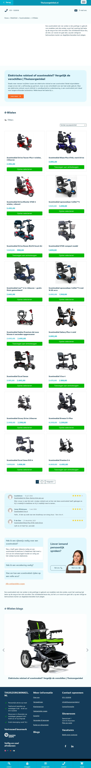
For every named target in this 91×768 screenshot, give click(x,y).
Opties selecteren (24, 169)
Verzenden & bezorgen (41, 720)
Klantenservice (38, 707)
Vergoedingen (38, 702)
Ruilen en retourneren (40, 725)
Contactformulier (68, 707)
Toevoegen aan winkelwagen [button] (66, 167)
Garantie (36, 716)
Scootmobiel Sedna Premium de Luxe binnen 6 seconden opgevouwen (23, 333)
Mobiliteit (14, 18)
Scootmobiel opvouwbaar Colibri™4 (64, 202)
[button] (8, 120)
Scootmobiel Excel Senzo (17, 376)
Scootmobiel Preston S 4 (59, 460)
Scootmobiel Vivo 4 (57, 376)
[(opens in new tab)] (10, 735)
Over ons (36, 697)
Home (6, 18)
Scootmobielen (24, 18)
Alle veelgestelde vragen (15, 584)
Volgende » (50, 482)
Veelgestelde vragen (40, 711)
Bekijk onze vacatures (69, 735)
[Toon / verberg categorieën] (83, 2)
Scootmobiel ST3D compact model (63, 246)
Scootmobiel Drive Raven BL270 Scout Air (24, 246)
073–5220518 (66, 697)
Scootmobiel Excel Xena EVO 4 (20, 460)
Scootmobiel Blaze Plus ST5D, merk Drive (66, 158)
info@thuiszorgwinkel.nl (70, 702)
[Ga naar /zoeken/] (9, 764)
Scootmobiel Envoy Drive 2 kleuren (22, 418)
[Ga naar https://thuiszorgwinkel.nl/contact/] (64, 764)
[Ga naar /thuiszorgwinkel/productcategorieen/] (45, 764)
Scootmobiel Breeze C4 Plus (61, 418)
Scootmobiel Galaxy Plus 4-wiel (62, 332)
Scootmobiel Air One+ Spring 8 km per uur (29, 498)
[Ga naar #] (82, 764)
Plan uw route (67, 723)
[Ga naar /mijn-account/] (27, 764)
